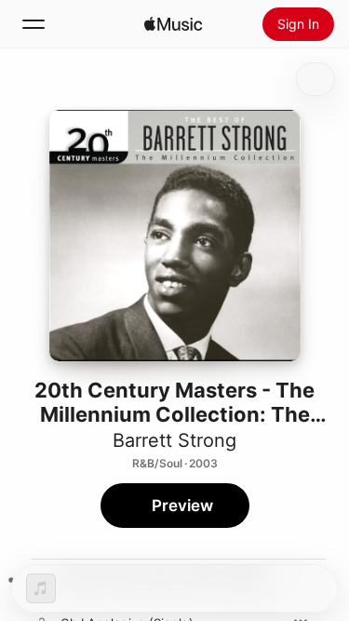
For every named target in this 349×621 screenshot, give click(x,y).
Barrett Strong (174, 440)
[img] (173, 24)
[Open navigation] (33, 24)
